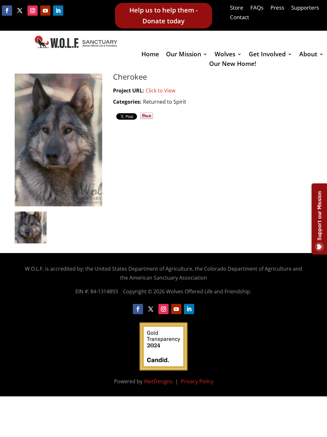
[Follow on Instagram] (32, 10)
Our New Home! (232, 64)
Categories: (127, 101)
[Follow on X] (20, 10)
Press (277, 8)
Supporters (305, 8)
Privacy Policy (197, 381)
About (308, 55)
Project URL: (128, 90)
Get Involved (267, 55)
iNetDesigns (159, 381)
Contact (239, 18)
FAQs (256, 8)
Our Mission (183, 55)
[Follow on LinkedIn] (58, 10)
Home (150, 55)
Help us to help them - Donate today (163, 15)
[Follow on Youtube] (45, 10)
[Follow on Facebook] (7, 10)
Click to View (160, 90)
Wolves (225, 55)
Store (236, 8)
